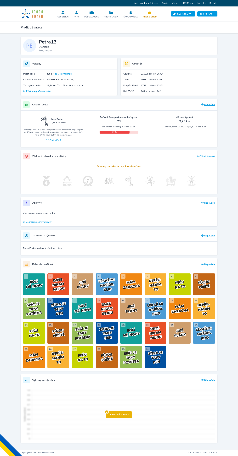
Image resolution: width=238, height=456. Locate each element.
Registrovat (185, 14)
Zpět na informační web (146, 3)
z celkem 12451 (152, 85)
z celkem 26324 (152, 73)
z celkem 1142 (151, 91)
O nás (165, 3)
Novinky (202, 3)
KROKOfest (188, 3)
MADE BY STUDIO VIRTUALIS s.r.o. (201, 452)
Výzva (175, 3)
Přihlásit (209, 14)
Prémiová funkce (119, 414)
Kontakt (213, 3)
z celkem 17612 (152, 79)
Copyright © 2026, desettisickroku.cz (37, 452)
